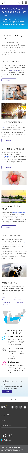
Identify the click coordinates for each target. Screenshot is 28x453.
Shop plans (7, 391)
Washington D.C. (18, 302)
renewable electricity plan (18, 212)
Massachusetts (6, 302)
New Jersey (5, 304)
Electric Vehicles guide (19, 243)
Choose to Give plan (7, 156)
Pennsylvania (17, 299)
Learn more (9, 80)
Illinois (3, 299)
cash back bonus (14, 70)
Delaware (4, 297)
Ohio (15, 297)
